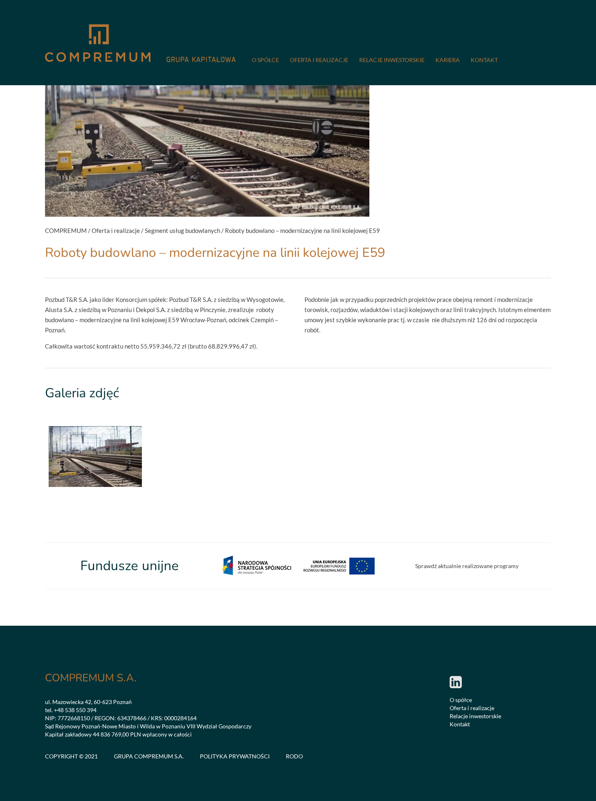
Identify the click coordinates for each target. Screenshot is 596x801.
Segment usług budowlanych (182, 230)
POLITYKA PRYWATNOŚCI (235, 756)
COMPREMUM (66, 230)
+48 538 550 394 (75, 709)
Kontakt (484, 59)
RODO (294, 756)
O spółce (265, 59)
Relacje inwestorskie (391, 59)
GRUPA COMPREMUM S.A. (149, 756)
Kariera (447, 59)
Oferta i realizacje (319, 59)
